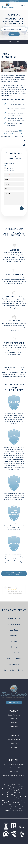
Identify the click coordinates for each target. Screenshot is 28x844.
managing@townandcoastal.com (14, 775)
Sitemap (9, 793)
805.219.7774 (14, 1)
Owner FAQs (14, 719)
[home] (7, 6)
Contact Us (14, 702)
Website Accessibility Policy (14, 810)
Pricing (17, 42)
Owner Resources (14, 715)
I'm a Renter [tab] (10, 168)
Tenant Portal (14, 751)
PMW (18, 791)
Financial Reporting (10, 42)
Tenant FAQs (14, 743)
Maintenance (14, 747)
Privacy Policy (18, 793)
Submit (14, 34)
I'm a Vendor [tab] (10, 170)
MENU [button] (25, 6)
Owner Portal (14, 726)
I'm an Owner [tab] (10, 166)
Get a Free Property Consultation (14, 573)
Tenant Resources (14, 739)
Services (14, 722)
